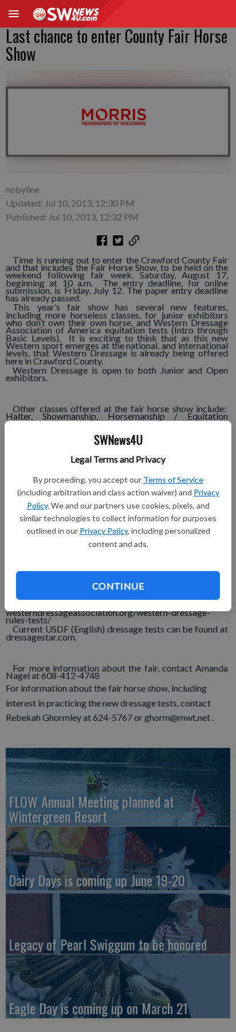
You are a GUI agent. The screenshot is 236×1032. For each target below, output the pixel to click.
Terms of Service (173, 479)
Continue (118, 585)
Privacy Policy (104, 531)
